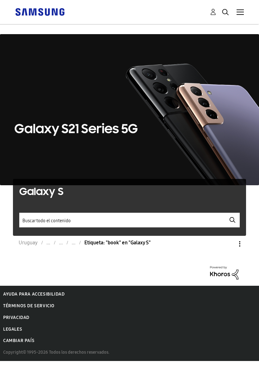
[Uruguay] (39, 12)
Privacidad (16, 317)
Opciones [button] (229, 244)
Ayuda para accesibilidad (33, 294)
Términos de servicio (29, 306)
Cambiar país (18, 340)
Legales (12, 329)
